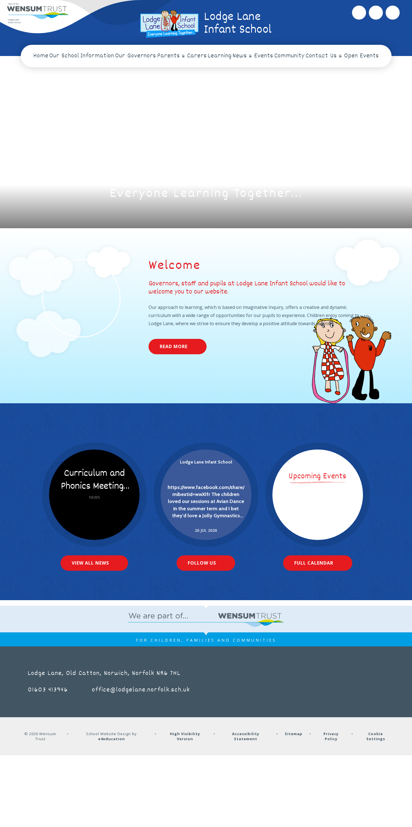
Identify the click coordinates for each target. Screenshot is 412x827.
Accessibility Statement (245, 736)
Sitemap (293, 733)
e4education (111, 738)
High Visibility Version (185, 736)
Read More (174, 346)
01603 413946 (48, 690)
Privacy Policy (331, 736)
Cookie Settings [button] (375, 736)
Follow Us (202, 563)
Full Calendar (313, 563)
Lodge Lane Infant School (206, 462)
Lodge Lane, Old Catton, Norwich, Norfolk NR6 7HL (104, 673)
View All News (90, 563)
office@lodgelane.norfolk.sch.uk (141, 690)
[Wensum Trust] (38, 13)
